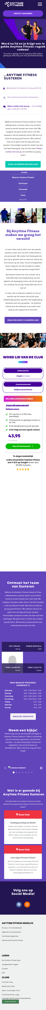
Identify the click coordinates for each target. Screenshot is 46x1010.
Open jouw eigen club (11, 990)
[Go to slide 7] (32, 772)
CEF (3, 973)
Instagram (8, 948)
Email (34, 106)
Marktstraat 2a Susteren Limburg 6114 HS (23, 88)
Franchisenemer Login (10, 995)
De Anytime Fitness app (11, 960)
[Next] (41, 768)
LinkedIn (3, 948)
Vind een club (7, 982)
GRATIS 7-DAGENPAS (23, 13)
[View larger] (17, 768)
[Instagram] (27, 904)
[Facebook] (19, 904)
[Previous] (5, 768)
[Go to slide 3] (20, 772)
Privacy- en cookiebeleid (12, 928)
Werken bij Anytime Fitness (12, 940)
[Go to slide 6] (29, 772)
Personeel (23, 189)
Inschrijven (23, 183)
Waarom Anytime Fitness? (23, 177)
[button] (23, 716)
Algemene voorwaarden (11, 932)
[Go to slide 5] (26, 772)
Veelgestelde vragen (10, 964)
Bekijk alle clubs (8, 986)
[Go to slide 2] (16, 772)
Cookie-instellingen (10, 1001)
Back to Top (23, 199)
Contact (5, 968)
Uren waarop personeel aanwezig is (22, 97)
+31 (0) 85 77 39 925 (19, 109)
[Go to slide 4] (23, 772)
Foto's (23, 195)
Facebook (14, 948)
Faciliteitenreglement (10, 936)
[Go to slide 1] (13, 772)
